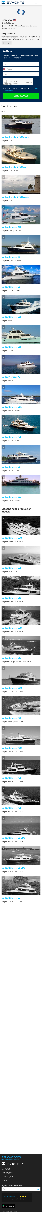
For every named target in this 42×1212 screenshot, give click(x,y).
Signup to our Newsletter (12, 1185)
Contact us (7, 1173)
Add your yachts (12, 1157)
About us (6, 1169)
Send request (21, 95)
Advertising (7, 1177)
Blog (4, 1181)
